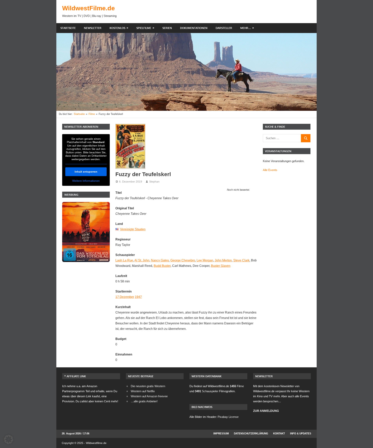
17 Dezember (124, 297)
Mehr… (245, 28)
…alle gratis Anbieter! (144, 401)
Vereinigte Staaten (133, 229)
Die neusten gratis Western (148, 386)
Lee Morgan (205, 260)
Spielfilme (143, 28)
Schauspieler (206, 391)
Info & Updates (300, 433)
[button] (8, 439)
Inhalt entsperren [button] (86, 171)
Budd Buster (162, 265)
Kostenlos (117, 28)
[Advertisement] (240, 11)
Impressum (221, 433)
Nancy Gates (160, 260)
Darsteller (224, 28)
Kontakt (279, 433)
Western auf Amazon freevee (149, 396)
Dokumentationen (193, 28)
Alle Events (270, 170)
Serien (167, 28)
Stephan (154, 181)
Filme (237, 386)
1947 (138, 297)
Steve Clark (241, 260)
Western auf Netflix (143, 391)
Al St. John (141, 260)
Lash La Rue (124, 260)
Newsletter (92, 28)
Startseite (68, 28)
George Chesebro (182, 260)
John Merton (223, 260)
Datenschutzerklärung (251, 433)
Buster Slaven (220, 265)
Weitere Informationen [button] (86, 180)
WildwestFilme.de (88, 8)
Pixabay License (228, 416)
